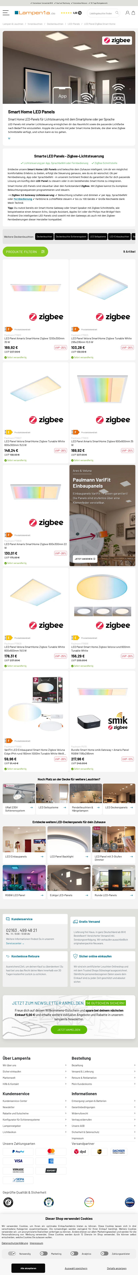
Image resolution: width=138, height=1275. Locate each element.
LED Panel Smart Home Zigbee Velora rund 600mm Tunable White (100, 648)
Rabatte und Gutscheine (16, 1113)
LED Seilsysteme (98, 236)
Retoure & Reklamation (84, 1077)
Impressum (78, 1138)
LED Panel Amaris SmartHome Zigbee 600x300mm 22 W (35, 545)
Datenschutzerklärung (15, 1243)
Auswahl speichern (76, 1268)
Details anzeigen (117, 1268)
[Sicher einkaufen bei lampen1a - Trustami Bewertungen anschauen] (49, 1203)
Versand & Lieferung (83, 1071)
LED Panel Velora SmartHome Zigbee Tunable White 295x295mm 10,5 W (101, 340)
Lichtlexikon (9, 1132)
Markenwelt (9, 1077)
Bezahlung (77, 1065)
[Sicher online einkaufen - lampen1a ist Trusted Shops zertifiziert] (71, 12)
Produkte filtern (21, 252)
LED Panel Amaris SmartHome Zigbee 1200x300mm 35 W (34, 340)
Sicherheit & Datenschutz (85, 1132)
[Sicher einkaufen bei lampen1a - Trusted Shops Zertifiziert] (8, 1203)
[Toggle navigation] (6, 12)
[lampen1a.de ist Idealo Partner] (130, 1203)
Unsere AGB (78, 1125)
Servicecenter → (15, 943)
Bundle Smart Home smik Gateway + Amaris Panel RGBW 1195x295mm (100, 751)
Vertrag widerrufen (82, 1119)
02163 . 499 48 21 (21, 930)
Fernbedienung (23, 199)
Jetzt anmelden (69, 1029)
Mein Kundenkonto (82, 1083)
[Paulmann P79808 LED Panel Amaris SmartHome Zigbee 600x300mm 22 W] (36, 498)
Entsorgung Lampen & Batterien (89, 1100)
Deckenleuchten (44, 236)
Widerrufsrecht (80, 1113)
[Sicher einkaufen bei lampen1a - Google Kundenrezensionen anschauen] (89, 1203)
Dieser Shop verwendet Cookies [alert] (69, 1218)
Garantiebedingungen (83, 1107)
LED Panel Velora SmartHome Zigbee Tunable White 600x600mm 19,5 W (34, 648)
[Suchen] (117, 12)
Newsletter (8, 1107)
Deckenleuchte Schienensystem (71, 236)
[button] (36, 292)
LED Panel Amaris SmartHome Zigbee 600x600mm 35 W (102, 442)
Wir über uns (9, 1065)
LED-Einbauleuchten (119, 236)
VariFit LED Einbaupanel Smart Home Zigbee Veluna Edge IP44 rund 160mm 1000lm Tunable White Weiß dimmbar (34, 752)
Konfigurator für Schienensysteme (21, 1119)
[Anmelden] (128, 13)
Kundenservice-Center (15, 1100)
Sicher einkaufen (12, 1071)
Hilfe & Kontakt (11, 1083)
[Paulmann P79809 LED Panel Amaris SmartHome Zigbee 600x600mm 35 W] (102, 395)
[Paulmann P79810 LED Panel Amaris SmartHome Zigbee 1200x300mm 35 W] (36, 292)
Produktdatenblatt (22, 329)
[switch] (12, 1253)
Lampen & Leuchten (13, 23)
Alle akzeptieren (28, 1268)
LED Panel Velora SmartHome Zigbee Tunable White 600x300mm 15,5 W (34, 442)
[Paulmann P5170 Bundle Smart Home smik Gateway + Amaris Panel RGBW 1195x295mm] (102, 704)
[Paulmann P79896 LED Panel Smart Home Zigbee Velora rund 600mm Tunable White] (102, 601)
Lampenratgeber (12, 1125)
